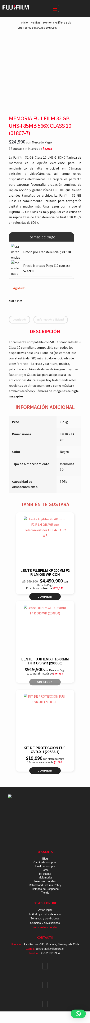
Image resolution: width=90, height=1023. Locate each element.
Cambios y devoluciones (45, 922)
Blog (45, 858)
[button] (78, 1014)
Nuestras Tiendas (45, 881)
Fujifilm (35, 22)
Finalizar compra (45, 866)
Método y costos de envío (45, 914)
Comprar (45, 596)
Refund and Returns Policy (45, 885)
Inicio (24, 22)
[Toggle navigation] (55, 8)
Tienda (45, 892)
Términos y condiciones (45, 918)
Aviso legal (45, 909)
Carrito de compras (45, 862)
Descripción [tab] (19, 319)
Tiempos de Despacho (45, 888)
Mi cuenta (45, 873)
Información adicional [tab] (50, 319)
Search (45, 1017)
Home (45, 870)
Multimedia (45, 877)
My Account (15, 1017)
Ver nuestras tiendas (45, 927)
